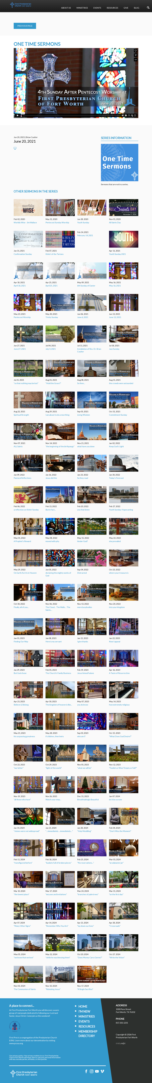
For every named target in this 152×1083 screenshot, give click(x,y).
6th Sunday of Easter (86, 286)
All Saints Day (115, 222)
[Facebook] (86, 1071)
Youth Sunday (83, 222)
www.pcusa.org (16, 1043)
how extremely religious (119, 705)
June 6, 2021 (82, 317)
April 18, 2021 (20, 286)
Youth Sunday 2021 (117, 254)
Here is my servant (54, 641)
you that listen (83, 510)
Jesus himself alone (85, 673)
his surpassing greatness (24, 736)
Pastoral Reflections (22, 478)
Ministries (82, 8)
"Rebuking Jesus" (53, 989)
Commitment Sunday (118, 415)
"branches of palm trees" (88, 894)
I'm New (84, 1011)
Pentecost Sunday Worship (57, 222)
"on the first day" (116, 894)
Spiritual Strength (21, 415)
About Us (66, 8)
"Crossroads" (115, 926)
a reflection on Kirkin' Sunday (26, 510)
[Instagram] (91, 1071)
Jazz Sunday (114, 349)
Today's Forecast (116, 478)
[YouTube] (97, 1071)
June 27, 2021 (20, 349)
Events (97, 8)
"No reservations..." (85, 863)
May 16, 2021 (115, 286)
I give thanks (82, 641)
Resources (112, 8)
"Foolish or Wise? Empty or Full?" (123, 768)
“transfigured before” (23, 863)
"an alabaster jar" (116, 863)
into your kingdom (117, 607)
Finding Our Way (21, 641)
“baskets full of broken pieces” (59, 863)
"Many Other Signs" (22, 926)
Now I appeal (114, 641)
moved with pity (52, 541)
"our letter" (18, 768)
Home (83, 1006)
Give (126, 8)
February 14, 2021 (85, 235)
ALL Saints (18, 446)
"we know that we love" (24, 957)
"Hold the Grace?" (53, 383)
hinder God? (82, 541)
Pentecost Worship (22, 317)
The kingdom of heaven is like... (59, 705)
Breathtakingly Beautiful (88, 799)
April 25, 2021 (51, 286)
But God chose (20, 673)
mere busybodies (84, 607)
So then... (81, 383)
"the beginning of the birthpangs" (60, 446)
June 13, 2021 (115, 317)
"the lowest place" (21, 894)
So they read (82, 478)
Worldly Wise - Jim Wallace (25, 222)
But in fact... (51, 510)
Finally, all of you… (21, 607)
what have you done (85, 446)
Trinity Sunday (52, 317)
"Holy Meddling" (84, 831)
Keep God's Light (116, 446)
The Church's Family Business (58, 673)
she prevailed (115, 541)
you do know (82, 705)
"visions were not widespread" (27, 831)
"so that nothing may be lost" (26, 383)
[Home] (23, 1074)
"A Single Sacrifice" (85, 989)
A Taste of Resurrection (119, 673)
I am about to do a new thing (57, 415)
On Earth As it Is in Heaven (25, 573)
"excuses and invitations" (56, 894)
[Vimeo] (102, 1071)
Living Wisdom (83, 415)
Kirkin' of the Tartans (55, 254)
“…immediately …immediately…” (59, 831)
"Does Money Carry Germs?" (89, 957)
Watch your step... (53, 799)
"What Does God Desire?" (120, 736)
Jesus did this (51, 478)
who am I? (81, 736)
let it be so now (115, 799)
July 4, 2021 (51, 349)
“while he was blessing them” (58, 957)
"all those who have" (22, 799)
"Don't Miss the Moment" (120, 831)
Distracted (82, 573)
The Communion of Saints (25, 989)
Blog (136, 8)
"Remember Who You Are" (57, 926)
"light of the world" (54, 768)
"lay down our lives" (85, 926)
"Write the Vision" (117, 957)
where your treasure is (119, 573)
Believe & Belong (21, 705)
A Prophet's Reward (22, 541)
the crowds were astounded (121, 383)
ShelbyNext (120, 1043)
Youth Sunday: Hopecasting (121, 510)
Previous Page (24, 26)
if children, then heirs (55, 736)
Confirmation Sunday (23, 254)
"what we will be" (84, 768)
